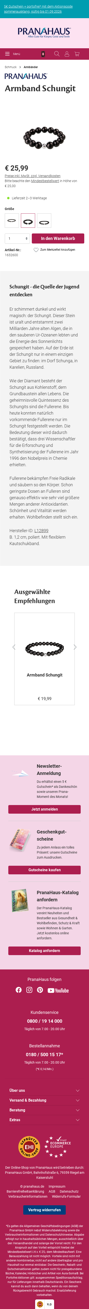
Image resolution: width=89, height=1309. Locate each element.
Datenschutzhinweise (59, 1234)
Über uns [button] (17, 1090)
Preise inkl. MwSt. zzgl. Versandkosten (33, 176)
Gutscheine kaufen (44, 870)
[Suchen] (57, 54)
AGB (52, 1191)
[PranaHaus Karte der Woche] (43, 54)
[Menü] (8, 54)
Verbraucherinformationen (27, 1196)
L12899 (41, 530)
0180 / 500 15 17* (44, 1054)
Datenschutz (69, 1191)
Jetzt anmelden (44, 809)
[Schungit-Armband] (12, 220)
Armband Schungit (44, 674)
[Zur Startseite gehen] (44, 31)
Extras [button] (14, 1120)
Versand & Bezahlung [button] (27, 1100)
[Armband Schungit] (28, 220)
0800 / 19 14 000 (44, 1021)
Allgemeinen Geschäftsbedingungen (47, 1226)
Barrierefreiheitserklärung (25, 1191)
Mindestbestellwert (45, 181)
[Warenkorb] (77, 54)
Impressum (57, 1186)
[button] (11, 646)
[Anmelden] (67, 54)
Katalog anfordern (44, 950)
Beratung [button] (17, 1110)
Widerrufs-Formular (66, 1196)
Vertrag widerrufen (44, 1210)
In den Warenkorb (58, 238)
